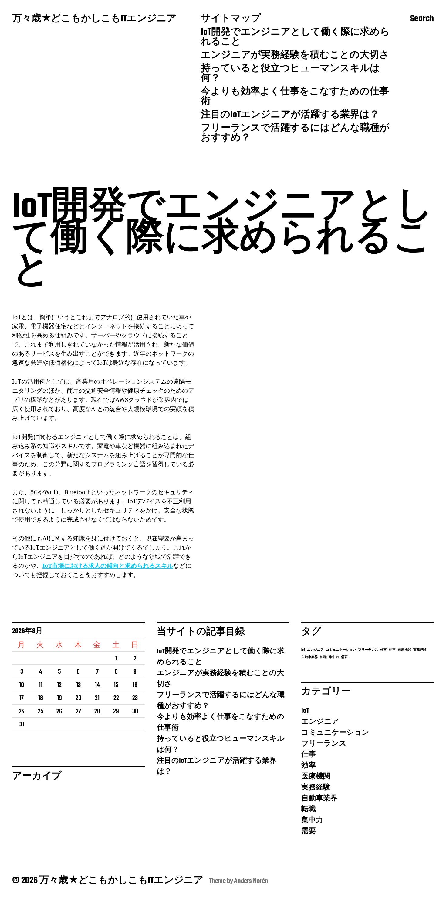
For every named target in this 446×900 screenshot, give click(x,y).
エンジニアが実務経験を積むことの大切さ (295, 55)
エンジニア (315, 650)
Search (422, 19)
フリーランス (368, 650)
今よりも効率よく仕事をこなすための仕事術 (295, 97)
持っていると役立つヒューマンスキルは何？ (290, 74)
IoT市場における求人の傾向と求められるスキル (107, 565)
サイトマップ (231, 19)
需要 (344, 657)
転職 (323, 657)
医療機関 (404, 650)
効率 (392, 650)
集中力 (334, 657)
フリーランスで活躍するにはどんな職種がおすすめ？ (295, 133)
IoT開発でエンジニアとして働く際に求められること (295, 37)
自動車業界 (309, 657)
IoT (303, 650)
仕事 (383, 650)
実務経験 (420, 650)
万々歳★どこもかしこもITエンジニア (94, 19)
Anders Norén (251, 881)
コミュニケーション (341, 650)
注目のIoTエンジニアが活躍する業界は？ (290, 115)
